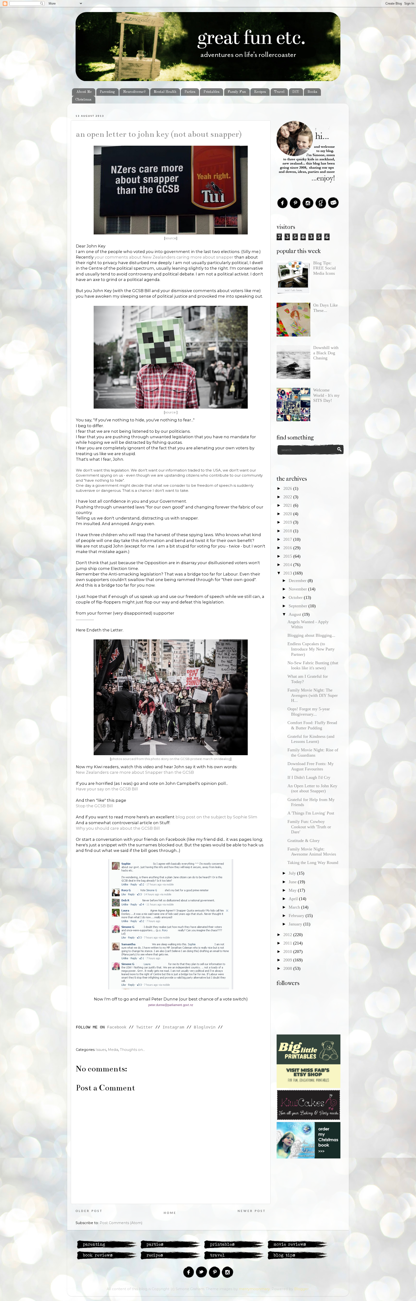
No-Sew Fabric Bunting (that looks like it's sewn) (312, 665)
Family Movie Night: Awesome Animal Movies (311, 852)
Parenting (107, 92)
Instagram (173, 1027)
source (170, 238)
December (298, 580)
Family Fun (237, 92)
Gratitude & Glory (303, 840)
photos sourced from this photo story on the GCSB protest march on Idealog (170, 759)
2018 (288, 530)
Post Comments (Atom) (121, 1223)
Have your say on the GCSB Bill (107, 789)
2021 (288, 505)
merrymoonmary (254, 1289)
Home (170, 1213)
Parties (189, 92)
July (293, 873)
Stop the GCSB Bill (94, 805)
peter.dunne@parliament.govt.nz (170, 1005)
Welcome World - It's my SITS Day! (326, 395)
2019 (288, 522)
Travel (279, 92)
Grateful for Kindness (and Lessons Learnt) (310, 739)
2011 (288, 943)
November (298, 589)
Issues (101, 1050)
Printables (211, 92)
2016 (288, 547)
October (296, 597)
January (296, 924)
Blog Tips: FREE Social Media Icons (324, 268)
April (294, 898)
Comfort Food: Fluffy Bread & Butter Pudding (312, 725)
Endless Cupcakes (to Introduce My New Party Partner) (311, 649)
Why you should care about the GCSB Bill (118, 828)
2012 (288, 934)
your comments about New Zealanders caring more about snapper (164, 257)
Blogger (301, 1289)
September (298, 605)
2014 (288, 564)
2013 (288, 573)
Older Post (89, 1211)
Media (113, 1050)
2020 (288, 513)
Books (312, 92)
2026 (288, 488)
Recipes (260, 92)
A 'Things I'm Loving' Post (310, 813)
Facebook (116, 1027)
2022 (288, 496)
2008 (288, 968)
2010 (288, 951)
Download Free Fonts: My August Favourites (310, 766)
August (295, 614)
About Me (84, 92)
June (293, 881)
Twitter (144, 1027)
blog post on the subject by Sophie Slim (216, 817)
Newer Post (252, 1211)
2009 (288, 960)
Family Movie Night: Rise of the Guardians (312, 752)
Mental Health (165, 92)
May (293, 890)
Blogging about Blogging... (311, 635)
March (295, 907)
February (297, 915)
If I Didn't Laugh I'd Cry (308, 777)
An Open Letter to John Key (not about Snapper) (159, 134)
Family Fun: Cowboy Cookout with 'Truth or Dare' (309, 826)
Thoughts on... (132, 1050)
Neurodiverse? (134, 92)
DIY (295, 92)
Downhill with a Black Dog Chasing (325, 352)
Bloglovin (204, 1027)
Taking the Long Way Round (312, 862)
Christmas (83, 99)
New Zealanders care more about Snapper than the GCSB (135, 772)
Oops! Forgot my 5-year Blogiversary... (308, 711)
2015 (288, 556)
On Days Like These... (325, 308)
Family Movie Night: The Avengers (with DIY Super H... (312, 695)
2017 (288, 539)
